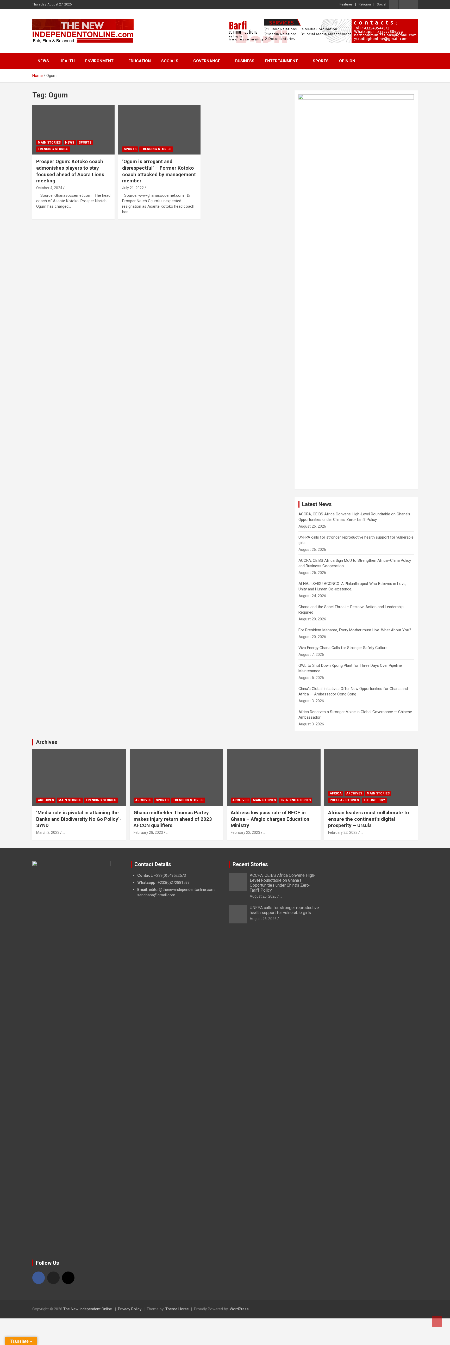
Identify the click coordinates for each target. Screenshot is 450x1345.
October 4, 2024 (49, 188)
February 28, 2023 (148, 832)
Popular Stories (344, 800)
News (43, 61)
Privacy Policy (129, 1309)
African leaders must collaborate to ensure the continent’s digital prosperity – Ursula (368, 819)
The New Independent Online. (88, 1309)
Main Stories (49, 142)
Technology (374, 800)
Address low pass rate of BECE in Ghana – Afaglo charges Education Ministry (270, 819)
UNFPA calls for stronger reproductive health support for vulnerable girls (284, 910)
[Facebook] (38, 1278)
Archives (46, 742)
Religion (365, 4)
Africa (336, 793)
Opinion (347, 61)
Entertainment (281, 61)
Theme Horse (177, 1309)
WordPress (239, 1309)
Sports (321, 61)
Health (67, 61)
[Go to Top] (437, 1321)
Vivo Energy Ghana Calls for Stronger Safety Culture (343, 647)
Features (346, 4)
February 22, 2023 (245, 832)
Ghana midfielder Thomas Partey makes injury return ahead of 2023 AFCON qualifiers (173, 819)
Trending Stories (53, 149)
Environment (99, 61)
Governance (206, 61)
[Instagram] (68, 1278)
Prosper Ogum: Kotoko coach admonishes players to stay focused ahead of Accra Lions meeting (70, 171)
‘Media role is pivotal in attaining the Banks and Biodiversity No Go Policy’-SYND (78, 819)
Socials (169, 61)
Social (381, 4)
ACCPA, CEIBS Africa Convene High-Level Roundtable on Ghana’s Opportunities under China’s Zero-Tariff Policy (283, 883)
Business (244, 61)
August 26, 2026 (263, 896)
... (66, 188)
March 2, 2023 (47, 832)
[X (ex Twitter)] (53, 1278)
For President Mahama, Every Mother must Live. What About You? (354, 630)
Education (139, 61)
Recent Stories (250, 864)
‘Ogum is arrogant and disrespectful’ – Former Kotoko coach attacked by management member (159, 171)
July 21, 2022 (133, 188)
